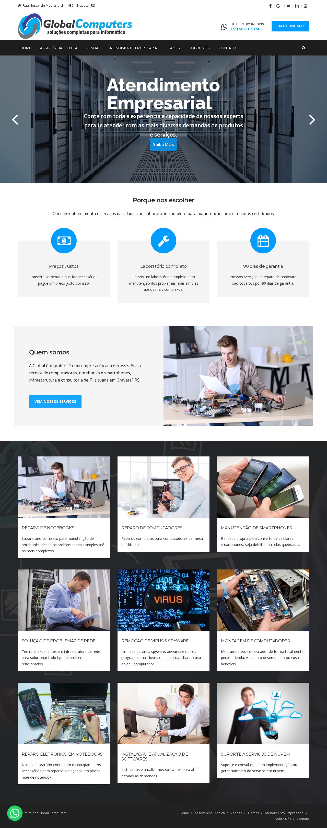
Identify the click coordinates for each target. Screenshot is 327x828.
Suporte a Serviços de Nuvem (255, 754)
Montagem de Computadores (255, 641)
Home (25, 48)
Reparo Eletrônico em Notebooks (62, 754)
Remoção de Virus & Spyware (155, 641)
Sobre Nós (199, 48)
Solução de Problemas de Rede (59, 641)
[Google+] (279, 6)
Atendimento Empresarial (134, 48)
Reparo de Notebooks (48, 527)
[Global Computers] (75, 26)
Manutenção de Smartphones (256, 527)
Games (174, 48)
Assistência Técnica (58, 48)
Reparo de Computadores (151, 527)
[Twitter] (288, 6)
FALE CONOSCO (290, 26)
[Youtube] (305, 6)
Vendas (93, 48)
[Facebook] (270, 6)
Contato (227, 48)
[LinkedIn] (297, 6)
